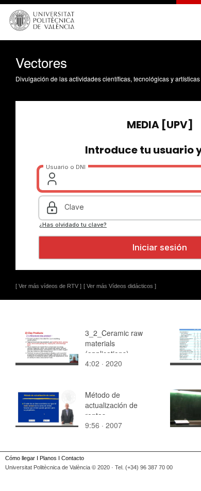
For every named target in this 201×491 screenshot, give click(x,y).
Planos (48, 458)
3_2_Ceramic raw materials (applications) (114, 343)
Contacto (72, 458)
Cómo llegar (20, 458)
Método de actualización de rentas (111, 405)
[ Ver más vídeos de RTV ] (48, 286)
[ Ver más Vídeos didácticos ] (119, 286)
